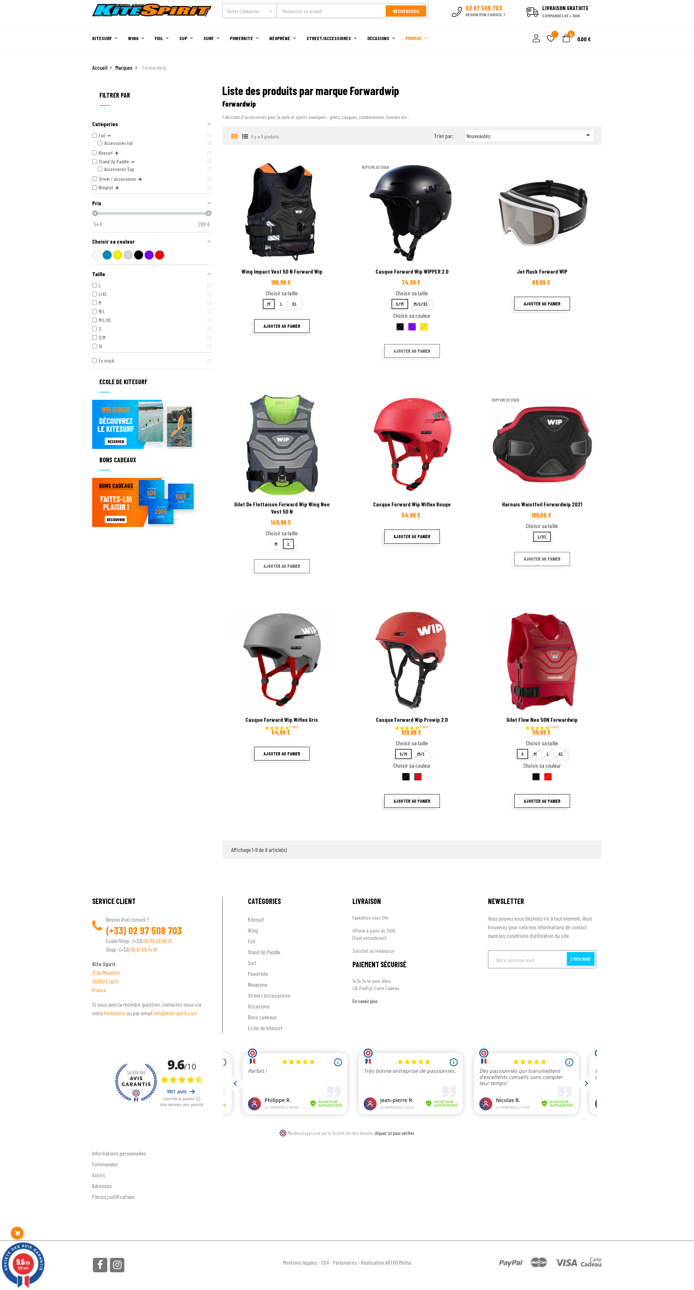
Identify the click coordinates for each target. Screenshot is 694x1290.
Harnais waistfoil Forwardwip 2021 (542, 504)
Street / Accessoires (269, 995)
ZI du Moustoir (106, 972)
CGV (325, 1262)
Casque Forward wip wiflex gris (281, 719)
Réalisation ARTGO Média (386, 1262)
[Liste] (244, 136)
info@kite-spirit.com (175, 1013)
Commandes (105, 1164)
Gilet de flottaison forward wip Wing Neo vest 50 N (282, 508)
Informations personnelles (119, 1153)
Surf (252, 962)
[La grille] (234, 136)
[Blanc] (96, 255)
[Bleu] (107, 255)
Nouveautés (529, 135)
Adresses (102, 1185)
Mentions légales (300, 1262)
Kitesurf (256, 919)
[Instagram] (117, 1265)
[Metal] (128, 255)
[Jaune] (117, 255)
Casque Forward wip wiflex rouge (412, 504)
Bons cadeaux (262, 1016)
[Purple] (149, 255)
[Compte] (593, 23)
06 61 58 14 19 (143, 949)
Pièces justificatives (113, 1196)
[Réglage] (535, 39)
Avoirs (98, 1174)
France (99, 989)
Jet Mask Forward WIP (542, 271)
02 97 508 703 (155, 930)
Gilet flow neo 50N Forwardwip (542, 719)
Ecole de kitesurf (265, 1027)
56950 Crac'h (105, 981)
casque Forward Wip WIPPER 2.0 (412, 271)
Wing (253, 930)
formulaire (115, 1013)
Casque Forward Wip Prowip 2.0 (412, 719)
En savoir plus (365, 1001)
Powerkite (258, 973)
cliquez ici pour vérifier (394, 1133)
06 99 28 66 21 (157, 940)
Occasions (259, 1006)
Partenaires (345, 1262)
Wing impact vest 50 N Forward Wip (281, 271)
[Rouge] (159, 255)
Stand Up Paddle (264, 951)
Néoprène (257, 984)
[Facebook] (100, 1265)
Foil (251, 941)
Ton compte (105, 1141)
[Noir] (138, 255)
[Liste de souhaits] (551, 39)
